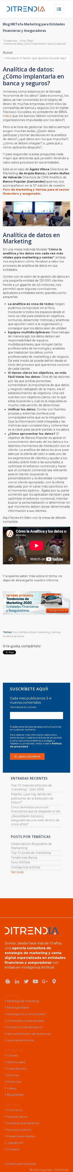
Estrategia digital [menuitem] (18, 1007)
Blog (30, 40)
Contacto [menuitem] (13, 1149)
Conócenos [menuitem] (15, 1110)
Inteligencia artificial (25, 867)
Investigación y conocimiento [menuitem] (26, 1014)
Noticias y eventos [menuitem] (19, 1129)
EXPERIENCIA (14, 1050)
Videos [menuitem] (11, 1088)
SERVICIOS (12, 995)
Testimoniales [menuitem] (16, 1062)
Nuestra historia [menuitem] (17, 1116)
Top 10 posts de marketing (31, 853)
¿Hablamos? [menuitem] (15, 1142)
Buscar (8, 52)
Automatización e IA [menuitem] (20, 1040)
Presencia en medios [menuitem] (21, 1136)
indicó (7, 116)
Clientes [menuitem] (12, 1055)
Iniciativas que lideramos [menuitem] (23, 1123)
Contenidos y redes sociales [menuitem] (25, 1020)
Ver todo (17, 872)
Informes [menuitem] (13, 1075)
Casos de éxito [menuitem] (17, 1068)
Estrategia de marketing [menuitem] (23, 1001)
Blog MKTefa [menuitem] (15, 1094)
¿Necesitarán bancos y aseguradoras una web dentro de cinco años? (35, 820)
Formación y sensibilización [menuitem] (25, 1027)
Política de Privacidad (21, 1163)
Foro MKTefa (20, 632)
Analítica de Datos (13, 636)
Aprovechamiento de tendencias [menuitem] (29, 1033)
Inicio (23, 40)
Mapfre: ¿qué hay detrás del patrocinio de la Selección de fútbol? (32, 798)
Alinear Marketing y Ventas (44, 632)
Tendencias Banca (24, 857)
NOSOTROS (13, 1105)
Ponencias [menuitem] (14, 1081)
